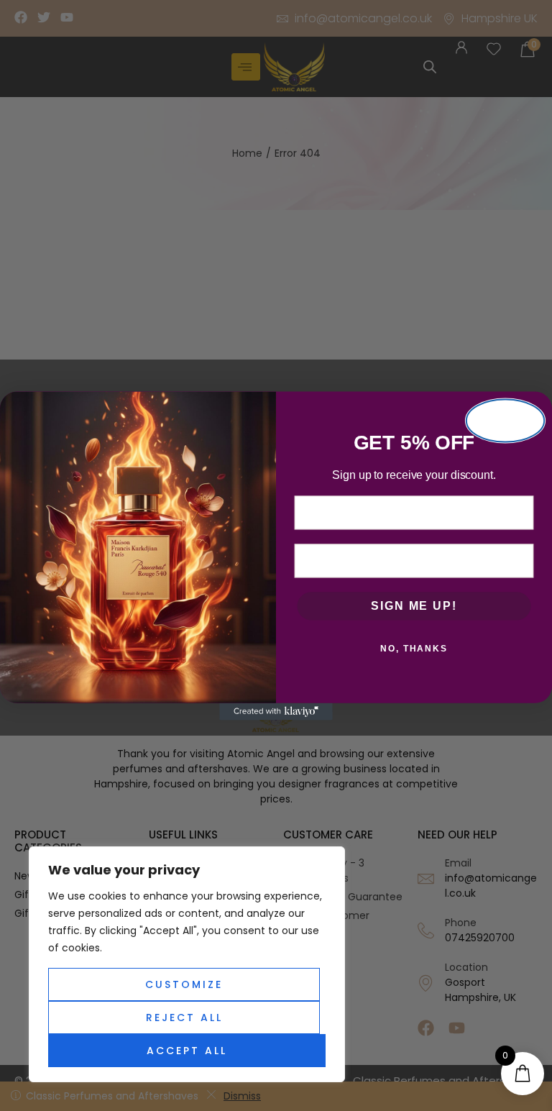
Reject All (184, 1017)
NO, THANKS (414, 649)
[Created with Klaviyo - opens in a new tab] (276, 711)
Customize (184, 984)
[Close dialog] (505, 420)
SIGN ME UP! (413, 606)
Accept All (187, 1050)
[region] (187, 964)
